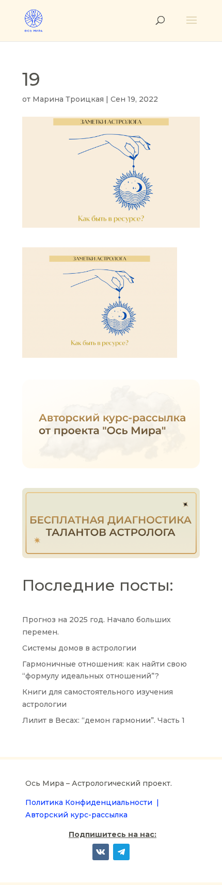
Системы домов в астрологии (79, 648)
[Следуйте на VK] (100, 852)
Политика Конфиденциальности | (92, 802)
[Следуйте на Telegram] (121, 852)
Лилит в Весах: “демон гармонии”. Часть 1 (103, 720)
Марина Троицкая (68, 99)
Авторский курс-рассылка (76, 814)
